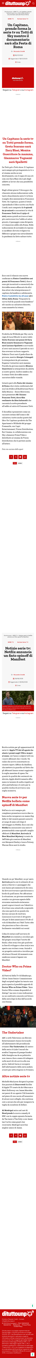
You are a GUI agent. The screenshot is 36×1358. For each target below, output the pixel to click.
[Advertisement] (18, 113)
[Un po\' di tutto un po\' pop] (18, 1313)
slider (20, 463)
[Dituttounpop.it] (18, 3)
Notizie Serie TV (22, 19)
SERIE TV (15, 12)
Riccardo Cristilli (19, 51)
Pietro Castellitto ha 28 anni (15, 296)
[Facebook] (11, 457)
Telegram (15, 90)
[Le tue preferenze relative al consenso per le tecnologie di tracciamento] (32, 1354)
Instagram (28, 90)
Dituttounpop (8, 12)
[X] (16, 457)
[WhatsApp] (25, 457)
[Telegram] (20, 457)
